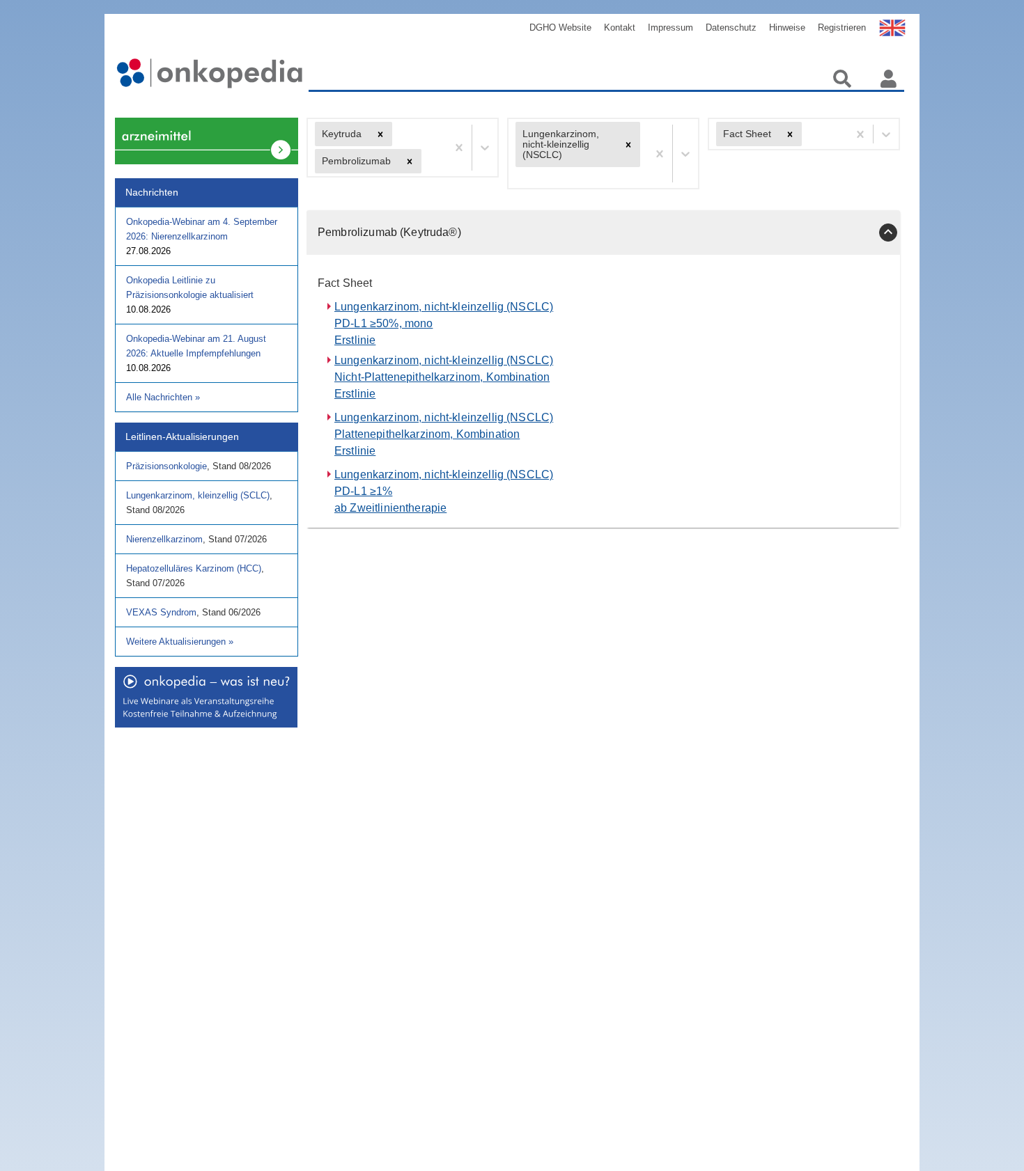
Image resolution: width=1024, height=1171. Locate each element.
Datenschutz (731, 27)
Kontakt (619, 27)
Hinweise (787, 27)
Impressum (670, 27)
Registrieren (842, 27)
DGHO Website (560, 27)
